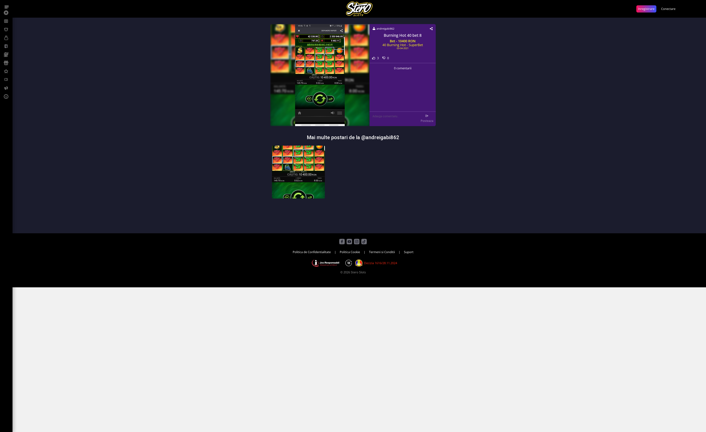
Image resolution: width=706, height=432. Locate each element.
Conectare (668, 9)
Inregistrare (646, 9)
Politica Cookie (350, 252)
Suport (408, 252)
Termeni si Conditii (382, 252)
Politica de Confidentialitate (312, 252)
